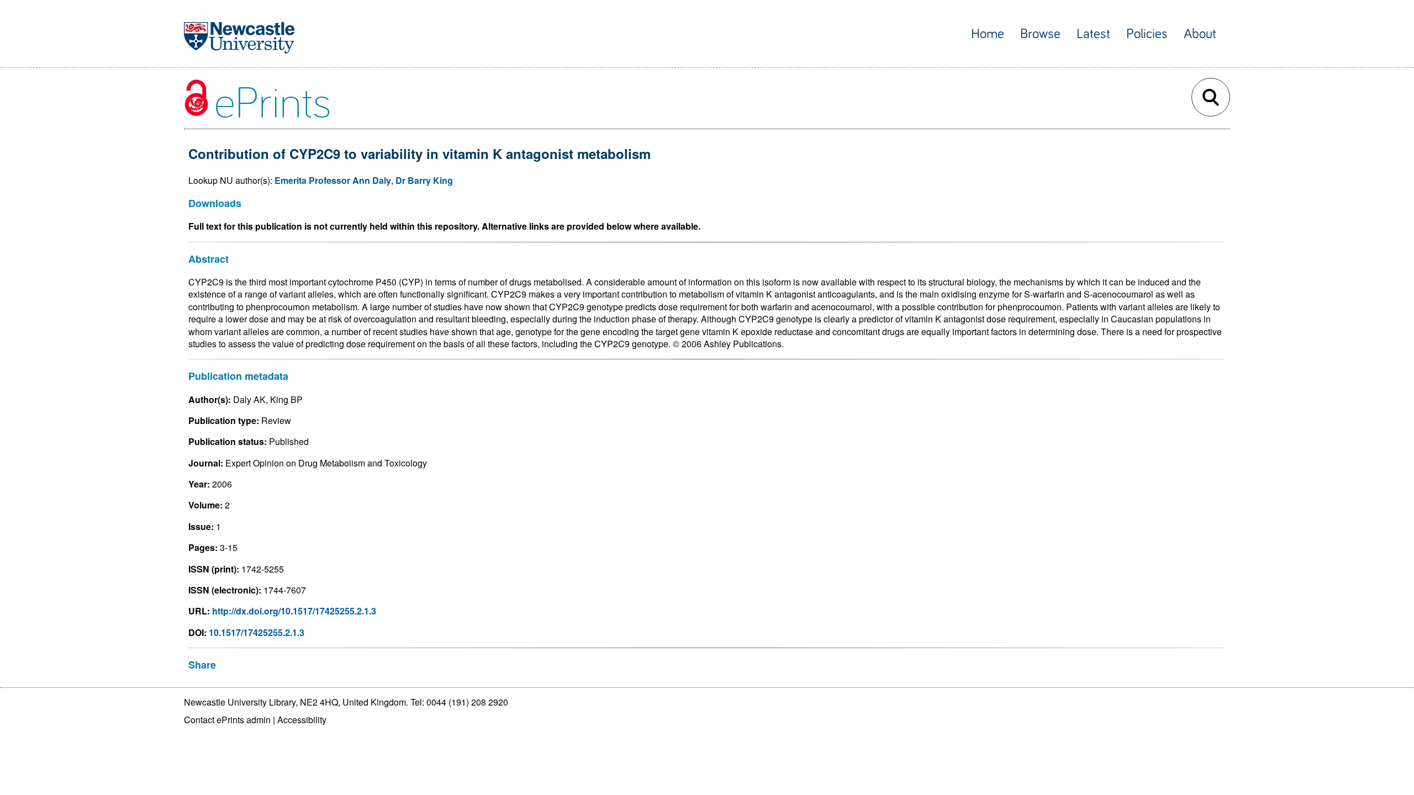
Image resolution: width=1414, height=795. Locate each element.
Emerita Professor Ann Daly (333, 180)
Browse (1040, 34)
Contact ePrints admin (227, 719)
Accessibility (301, 719)
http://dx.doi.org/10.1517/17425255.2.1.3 (294, 611)
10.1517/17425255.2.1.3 (256, 632)
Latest (1093, 34)
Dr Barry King (424, 180)
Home (987, 34)
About (1200, 34)
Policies (1147, 34)
